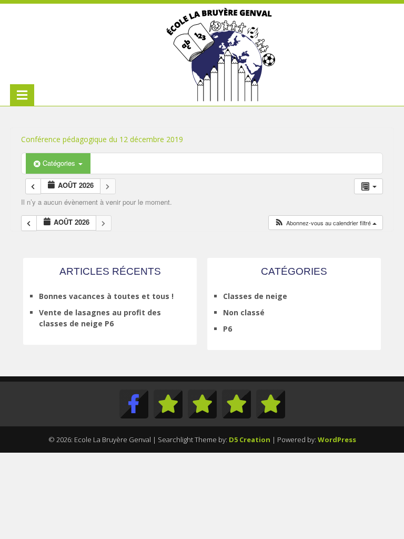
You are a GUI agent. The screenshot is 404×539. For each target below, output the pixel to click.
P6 (227, 329)
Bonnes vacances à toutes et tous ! (106, 296)
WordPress (337, 439)
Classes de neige (255, 296)
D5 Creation (249, 439)
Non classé (244, 312)
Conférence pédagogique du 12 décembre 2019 (102, 139)
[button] (325, 223)
